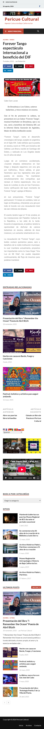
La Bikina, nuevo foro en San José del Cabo (29, 676)
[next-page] (8, 702)
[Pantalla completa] (38, 478)
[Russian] (19, 429)
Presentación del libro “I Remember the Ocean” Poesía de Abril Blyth (20, 319)
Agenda (5, 40)
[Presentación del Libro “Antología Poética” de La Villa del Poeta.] (10, 688)
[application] (22, 469)
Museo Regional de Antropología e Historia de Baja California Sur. (29, 560)
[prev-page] (4, 702)
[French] (7, 429)
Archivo (29, 725)
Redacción (21, 61)
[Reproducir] (6, 478)
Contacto (37, 725)
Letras (12, 618)
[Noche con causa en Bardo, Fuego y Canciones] (22, 342)
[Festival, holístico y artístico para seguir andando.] (22, 379)
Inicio (21, 725)
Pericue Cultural (22, 19)
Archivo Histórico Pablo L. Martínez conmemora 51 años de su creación (30, 547)
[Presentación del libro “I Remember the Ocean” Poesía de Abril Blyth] (22, 304)
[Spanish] (22, 429)
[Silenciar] (34, 478)
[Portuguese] (16, 429)
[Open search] (38, 31)
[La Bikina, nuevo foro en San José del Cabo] (10, 675)
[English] (4, 429)
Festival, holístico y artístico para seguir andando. (27, 663)
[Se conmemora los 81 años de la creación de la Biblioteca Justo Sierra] (10, 531)
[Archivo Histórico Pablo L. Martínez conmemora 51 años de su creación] (10, 545)
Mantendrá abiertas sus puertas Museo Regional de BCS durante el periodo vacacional (29, 518)
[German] (10, 429)
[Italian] (13, 429)
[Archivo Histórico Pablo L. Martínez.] (10, 572)
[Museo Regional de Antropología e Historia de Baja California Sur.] (10, 558)
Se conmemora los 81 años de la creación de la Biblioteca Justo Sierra (29, 533)
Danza (12, 40)
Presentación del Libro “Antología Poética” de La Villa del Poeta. (29, 690)
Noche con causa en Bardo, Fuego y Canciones (30, 649)
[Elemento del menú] (39, 6)
